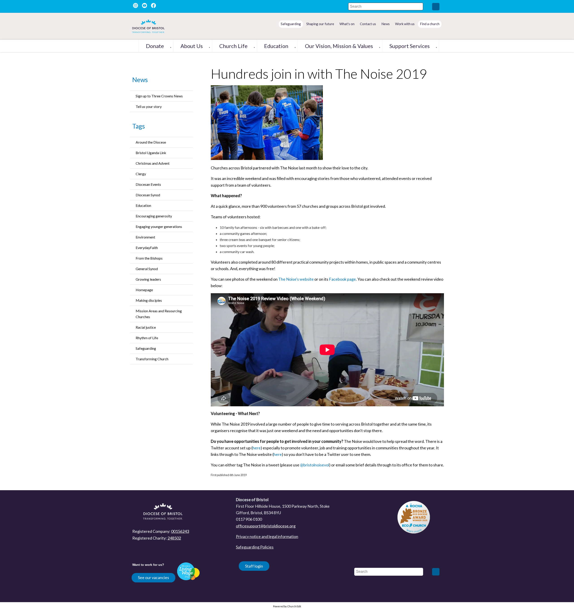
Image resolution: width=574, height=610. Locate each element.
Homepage (144, 290)
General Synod (147, 269)
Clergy (141, 174)
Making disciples (149, 300)
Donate (155, 46)
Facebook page (342, 279)
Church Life (233, 46)
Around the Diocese (151, 142)
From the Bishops (149, 258)
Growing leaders (148, 279)
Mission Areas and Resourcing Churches (159, 314)
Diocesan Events (148, 184)
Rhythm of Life (147, 338)
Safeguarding (146, 348)
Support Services (409, 46)
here (256, 447)
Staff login (254, 566)
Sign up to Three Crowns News (159, 96)
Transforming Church (152, 359)
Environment (145, 237)
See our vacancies (153, 577)
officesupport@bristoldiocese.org (266, 525)
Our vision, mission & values (339, 46)
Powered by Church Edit (287, 606)
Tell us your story (149, 106)
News (140, 79)
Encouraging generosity (154, 216)
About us (191, 46)
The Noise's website (296, 279)
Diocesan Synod (148, 195)
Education (276, 46)
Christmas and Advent (153, 163)
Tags (138, 126)
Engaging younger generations (159, 226)
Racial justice (146, 327)
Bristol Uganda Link (151, 153)
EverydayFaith (147, 247)
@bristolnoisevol (314, 464)
